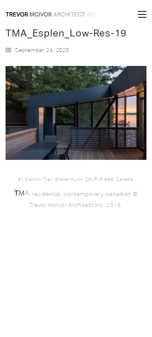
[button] (142, 14)
